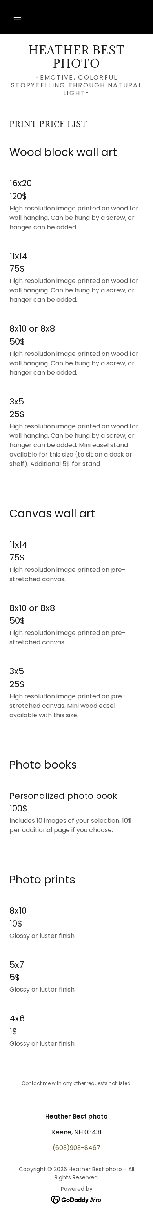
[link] (76, 57)
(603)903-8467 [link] (76, 1147)
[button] (17, 17)
